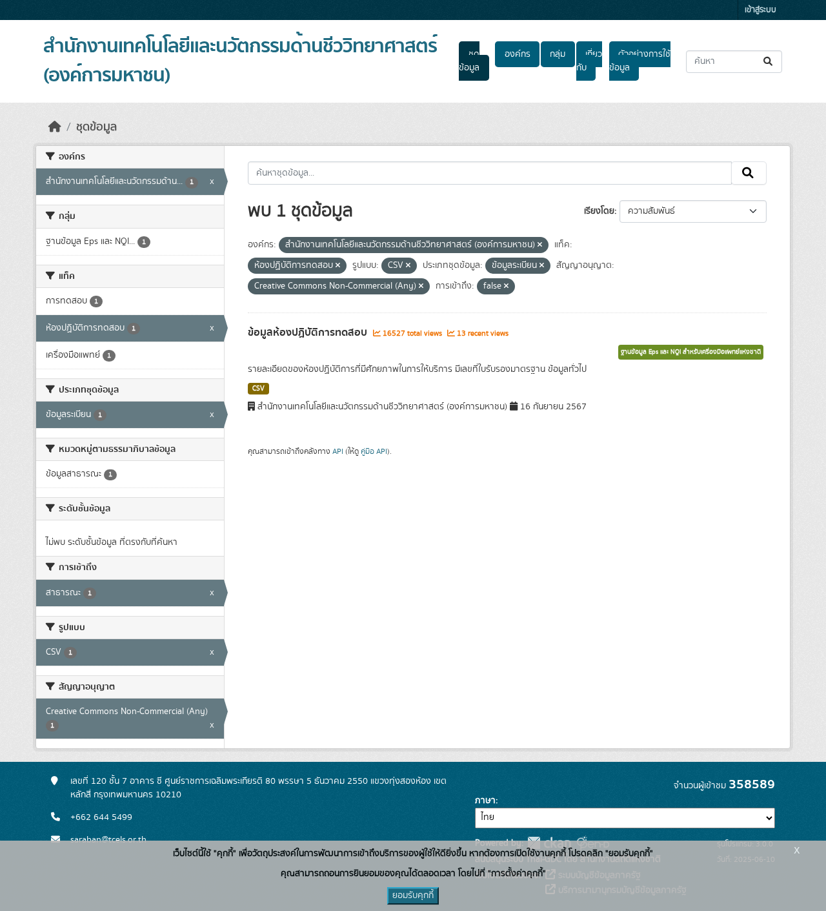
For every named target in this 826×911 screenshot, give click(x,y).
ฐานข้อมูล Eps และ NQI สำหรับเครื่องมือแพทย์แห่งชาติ (691, 351)
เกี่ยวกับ (589, 61)
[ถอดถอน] (540, 245)
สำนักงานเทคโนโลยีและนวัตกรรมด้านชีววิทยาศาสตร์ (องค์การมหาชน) (240, 61)
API (337, 451)
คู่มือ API (374, 451)
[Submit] (769, 61)
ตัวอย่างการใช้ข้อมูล (639, 61)
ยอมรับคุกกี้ (413, 895)
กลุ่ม (557, 54)
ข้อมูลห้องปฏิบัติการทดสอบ (309, 332)
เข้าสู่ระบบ (760, 10)
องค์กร (517, 54)
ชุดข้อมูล (469, 61)
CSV (258, 389)
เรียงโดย (599, 211)
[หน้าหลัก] (54, 127)
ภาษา (485, 800)
